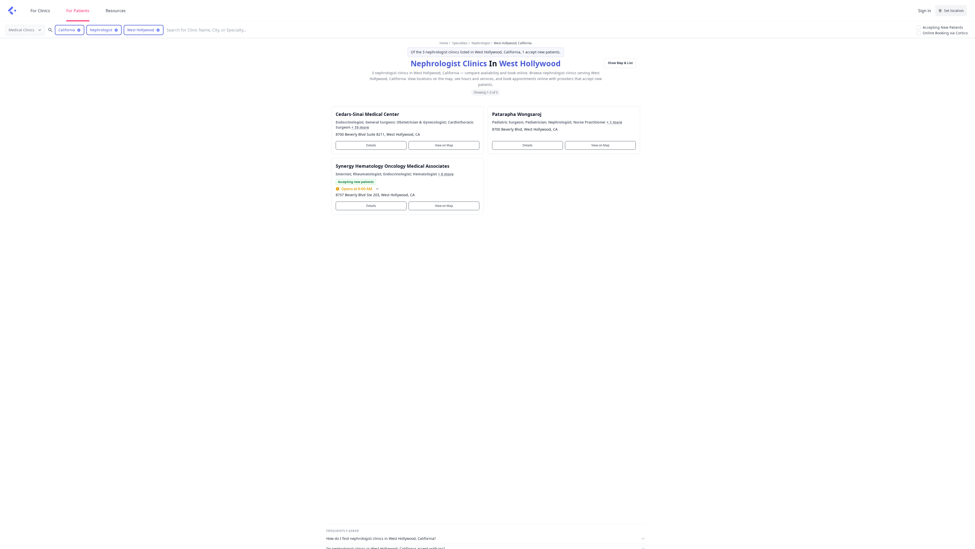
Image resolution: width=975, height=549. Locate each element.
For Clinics (40, 10)
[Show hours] (377, 189)
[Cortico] (12, 11)
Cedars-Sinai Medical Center (367, 114)
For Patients (77, 10)
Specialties (459, 43)
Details (371, 145)
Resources (116, 10)
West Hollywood (530, 63)
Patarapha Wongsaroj (516, 114)
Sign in (924, 10)
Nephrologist (481, 43)
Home (444, 43)
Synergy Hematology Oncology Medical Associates (392, 166)
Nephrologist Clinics (449, 63)
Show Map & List (620, 63)
